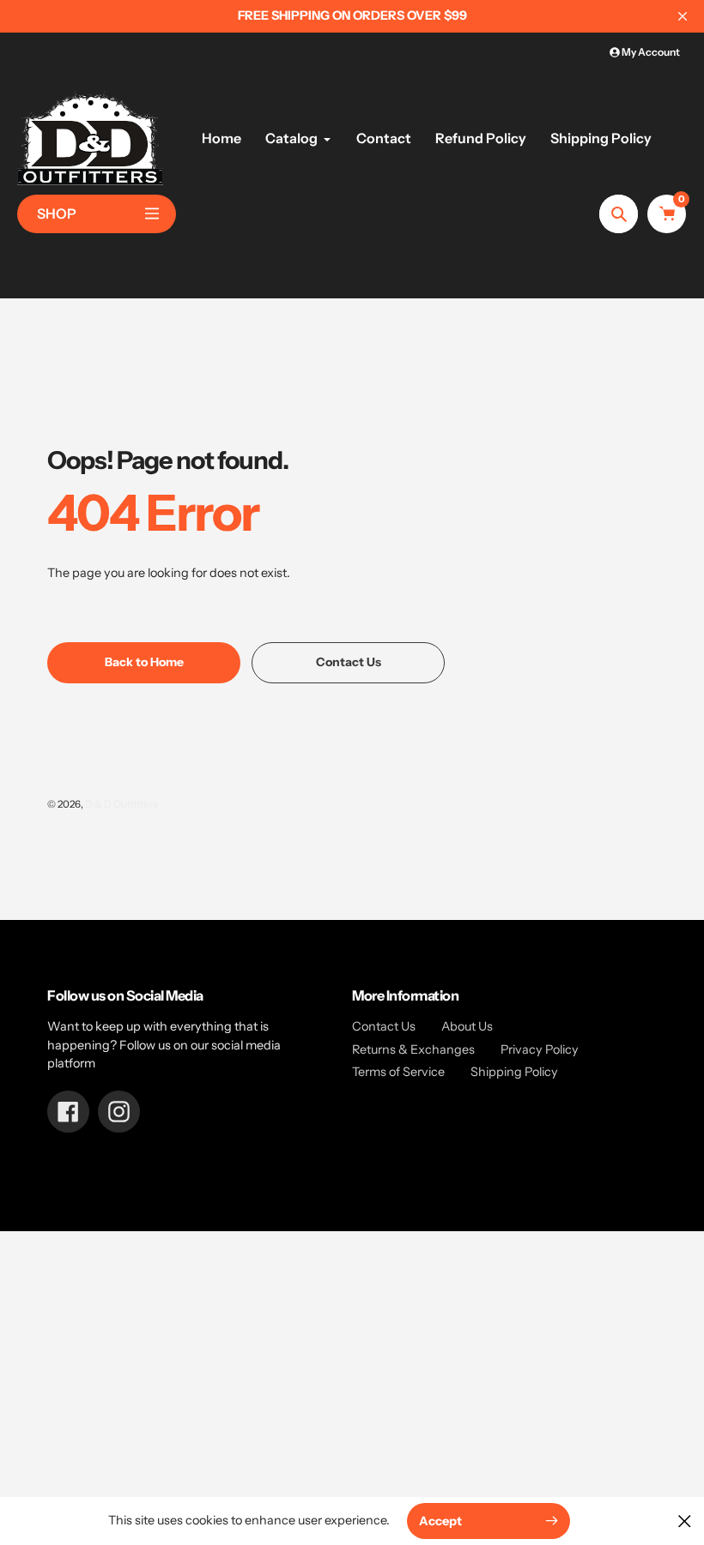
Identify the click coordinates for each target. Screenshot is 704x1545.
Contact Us (384, 1026)
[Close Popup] (684, 1520)
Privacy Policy (540, 1049)
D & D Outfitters (121, 804)
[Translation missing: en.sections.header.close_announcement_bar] (682, 16)
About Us (467, 1026)
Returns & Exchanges (413, 1049)
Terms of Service (398, 1071)
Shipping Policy (514, 1071)
